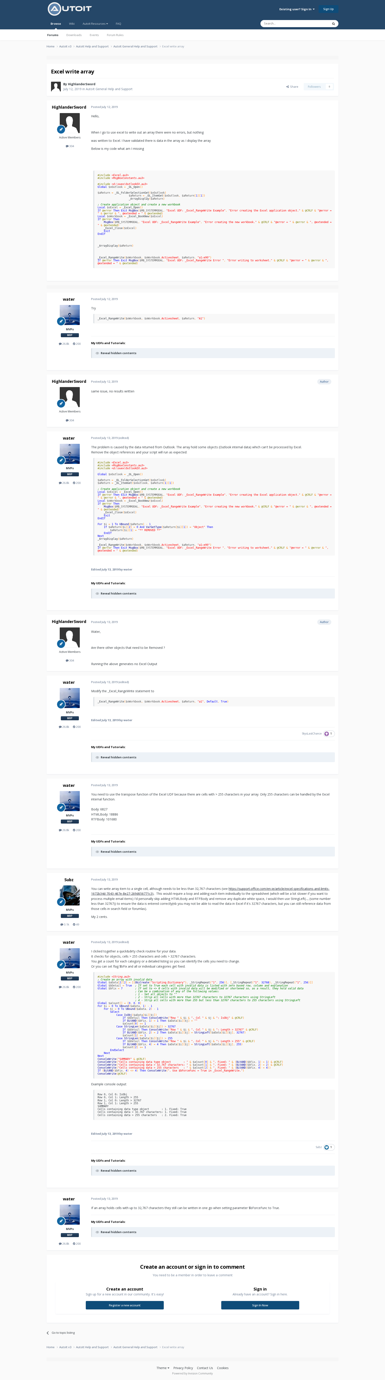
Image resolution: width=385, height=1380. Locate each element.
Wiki (72, 24)
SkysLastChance (312, 733)
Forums (52, 35)
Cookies (223, 1368)
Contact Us (205, 1368)
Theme (162, 1368)
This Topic (316, 23)
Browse (56, 24)
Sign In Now (260, 1305)
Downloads (74, 35)
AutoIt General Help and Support (109, 89)
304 (71, 146)
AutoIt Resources (94, 24)
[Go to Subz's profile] (70, 895)
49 (77, 924)
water (69, 299)
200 (78, 344)
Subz (69, 879)
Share (293, 87)
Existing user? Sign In (296, 9)
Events (94, 35)
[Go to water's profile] (70, 315)
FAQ (118, 24)
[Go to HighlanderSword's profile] (56, 86)
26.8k (65, 344)
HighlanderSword (81, 84)
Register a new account (125, 1305)
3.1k (66, 924)
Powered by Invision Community (192, 1373)
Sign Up (328, 9)
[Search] (333, 23)
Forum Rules (115, 35)
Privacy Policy (183, 1368)
